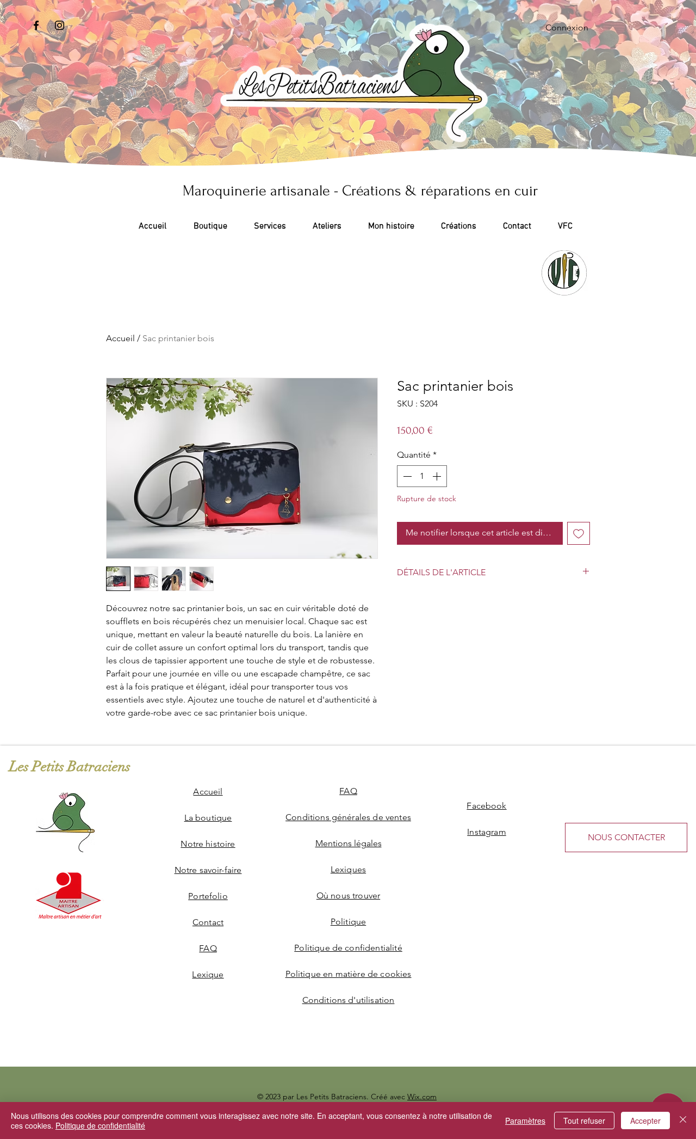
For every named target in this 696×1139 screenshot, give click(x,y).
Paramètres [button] (525, 1120)
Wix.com (422, 1096)
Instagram (486, 832)
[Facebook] (36, 25)
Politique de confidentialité (100, 1125)
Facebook (486, 806)
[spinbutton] (422, 476)
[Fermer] (682, 1120)
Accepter (645, 1120)
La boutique (208, 817)
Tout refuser (584, 1120)
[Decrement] (406, 476)
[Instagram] (59, 25)
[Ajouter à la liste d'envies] (578, 533)
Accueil (120, 338)
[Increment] (437, 476)
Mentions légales (348, 843)
